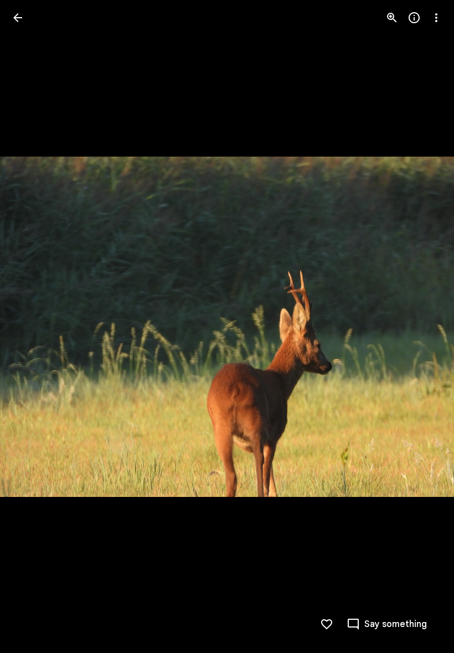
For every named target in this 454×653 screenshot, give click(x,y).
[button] (31, 326)
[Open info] (414, 18)
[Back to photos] (17, 17)
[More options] (436, 18)
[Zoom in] (392, 18)
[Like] (326, 624)
